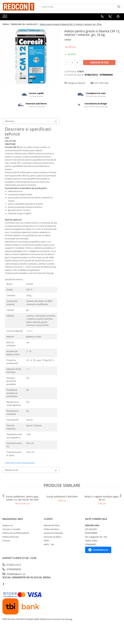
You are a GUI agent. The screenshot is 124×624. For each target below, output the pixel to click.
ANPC (46, 540)
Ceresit (67, 39)
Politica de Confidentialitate (15, 532)
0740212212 (13, 564)
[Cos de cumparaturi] (118, 16)
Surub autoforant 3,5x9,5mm (62, 496)
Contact (6, 540)
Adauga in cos (99, 62)
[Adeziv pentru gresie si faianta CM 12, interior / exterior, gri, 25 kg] (31, 56)
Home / (6, 24)
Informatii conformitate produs (20, 462)
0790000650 (13, 569)
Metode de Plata (52, 525)
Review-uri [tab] (11, 469)
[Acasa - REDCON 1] (18, 6)
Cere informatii (100, 82)
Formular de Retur (52, 536)
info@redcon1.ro (15, 574)
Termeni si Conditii (11, 529)
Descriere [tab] (9, 121)
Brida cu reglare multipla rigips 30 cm (102, 498)
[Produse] (5, 17)
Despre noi (7, 525)
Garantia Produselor (53, 532)
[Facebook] (3, 583)
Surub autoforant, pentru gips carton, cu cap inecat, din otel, (22, 498)
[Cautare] (119, 6)
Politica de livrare (10, 536)
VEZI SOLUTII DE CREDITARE (10, 141)
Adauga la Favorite (76, 82)
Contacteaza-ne (100, 550)
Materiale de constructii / (25, 24)
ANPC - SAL (49, 544)
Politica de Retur (51, 529)
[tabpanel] (31, 56)
